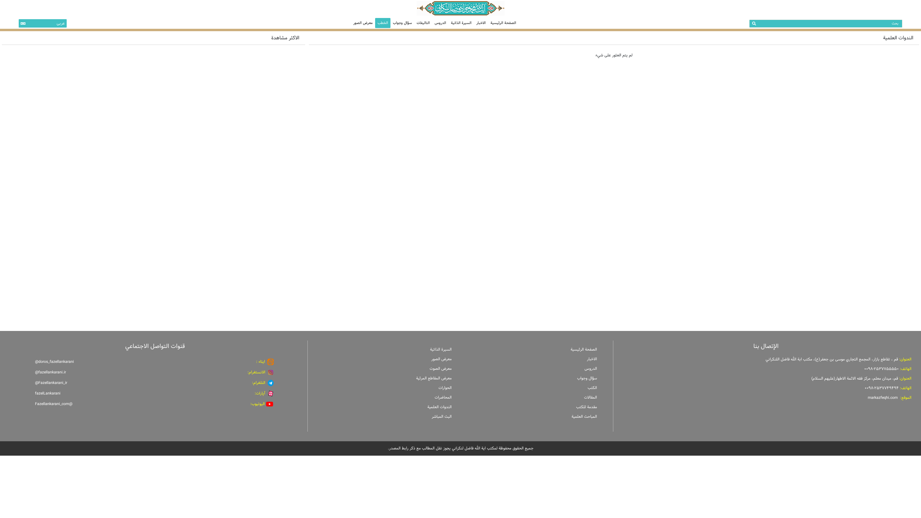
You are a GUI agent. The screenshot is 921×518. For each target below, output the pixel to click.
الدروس (440, 23)
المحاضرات (443, 397)
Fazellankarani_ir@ (51, 383)
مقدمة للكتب (586, 407)
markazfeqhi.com (883, 397)
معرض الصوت (441, 368)
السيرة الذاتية (461, 23)
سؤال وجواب (402, 23)
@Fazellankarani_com (53, 404)
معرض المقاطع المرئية (434, 378)
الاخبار (481, 23)
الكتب (592, 388)
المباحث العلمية (584, 416)
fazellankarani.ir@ (50, 372)
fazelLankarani (47, 393)
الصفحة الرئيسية (503, 23)
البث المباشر (442, 416)
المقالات (590, 397)
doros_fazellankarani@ (54, 362)
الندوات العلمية (439, 407)
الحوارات (445, 388)
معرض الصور (441, 359)
